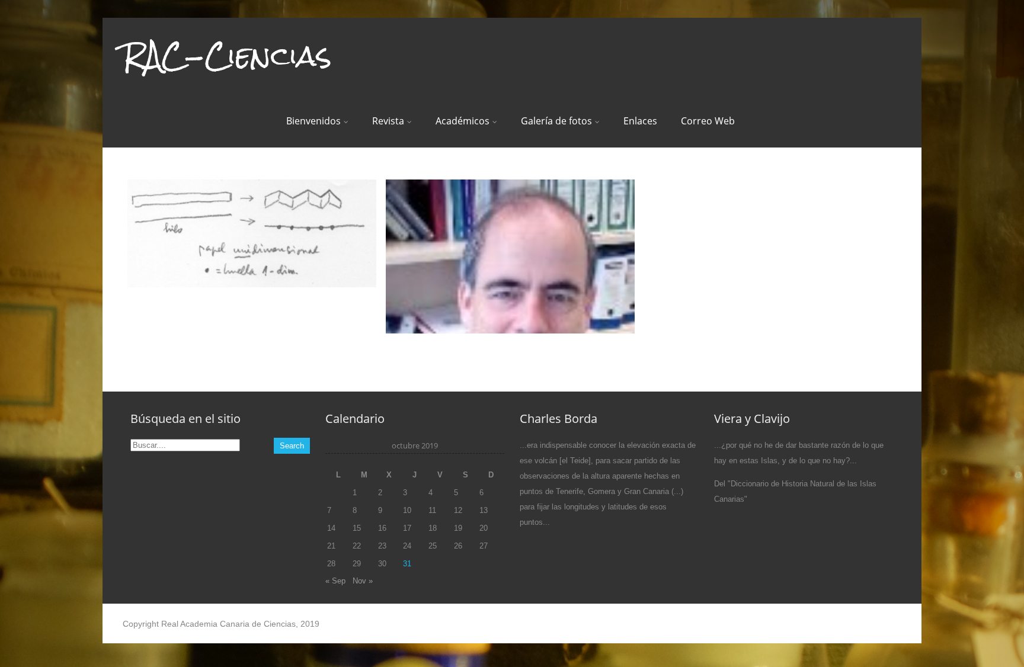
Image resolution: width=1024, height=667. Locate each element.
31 (407, 563)
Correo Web (708, 120)
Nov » (363, 580)
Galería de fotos (556, 120)
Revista (388, 120)
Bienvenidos (313, 120)
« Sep (335, 580)
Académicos (462, 120)
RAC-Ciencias (227, 55)
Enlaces (640, 120)
